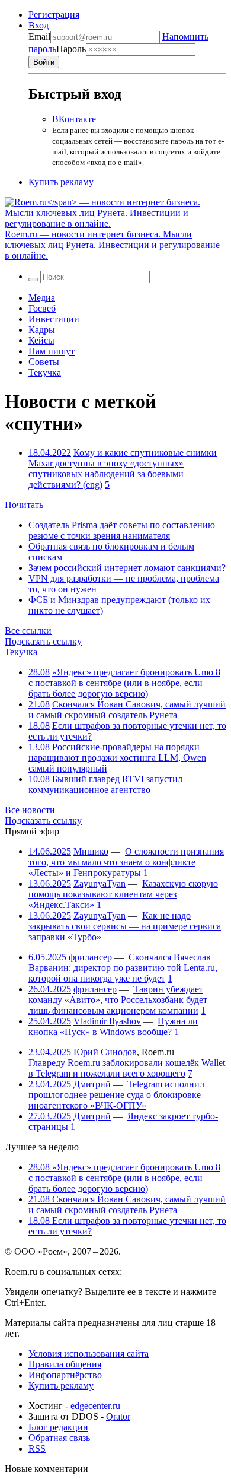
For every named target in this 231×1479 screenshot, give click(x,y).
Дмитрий (92, 1084)
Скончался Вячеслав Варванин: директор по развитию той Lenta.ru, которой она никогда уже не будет (122, 967)
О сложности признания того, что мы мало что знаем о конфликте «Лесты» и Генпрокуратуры (126, 862)
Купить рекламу (61, 182)
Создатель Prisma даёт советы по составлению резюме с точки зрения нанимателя (121, 530)
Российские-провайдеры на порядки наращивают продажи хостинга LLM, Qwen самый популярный (117, 757)
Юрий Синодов (105, 1052)
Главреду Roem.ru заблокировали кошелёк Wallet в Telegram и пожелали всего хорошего (126, 1068)
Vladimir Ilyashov (107, 1021)
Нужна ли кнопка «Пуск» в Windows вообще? (113, 1026)
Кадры (41, 330)
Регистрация (53, 14)
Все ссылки (28, 631)
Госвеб (42, 308)
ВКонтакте (74, 119)
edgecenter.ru (95, 1406)
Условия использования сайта (88, 1353)
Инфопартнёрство (65, 1375)
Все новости (30, 810)
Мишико (90, 851)
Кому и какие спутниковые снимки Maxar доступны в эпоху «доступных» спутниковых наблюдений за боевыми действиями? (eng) (122, 468)
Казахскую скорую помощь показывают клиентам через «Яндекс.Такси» (123, 894)
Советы (43, 362)
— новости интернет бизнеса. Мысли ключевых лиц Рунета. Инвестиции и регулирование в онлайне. (112, 245)
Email (39, 36)
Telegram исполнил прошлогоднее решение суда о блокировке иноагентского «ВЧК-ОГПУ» (116, 1094)
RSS (37, 1448)
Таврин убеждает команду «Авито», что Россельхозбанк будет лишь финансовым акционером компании (117, 999)
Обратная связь (59, 1438)
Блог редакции (58, 1427)
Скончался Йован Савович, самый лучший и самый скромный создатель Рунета (127, 709)
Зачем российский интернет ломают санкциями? (127, 568)
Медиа (41, 298)
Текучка (44, 372)
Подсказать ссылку (43, 641)
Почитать (24, 505)
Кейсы (41, 340)
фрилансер (90, 957)
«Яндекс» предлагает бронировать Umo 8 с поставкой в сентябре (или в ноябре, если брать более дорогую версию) (124, 683)
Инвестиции (53, 319)
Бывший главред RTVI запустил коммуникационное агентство (105, 784)
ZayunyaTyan (99, 883)
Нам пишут (51, 351)
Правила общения (64, 1364)
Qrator (118, 1416)
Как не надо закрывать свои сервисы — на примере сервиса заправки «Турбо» (124, 926)
